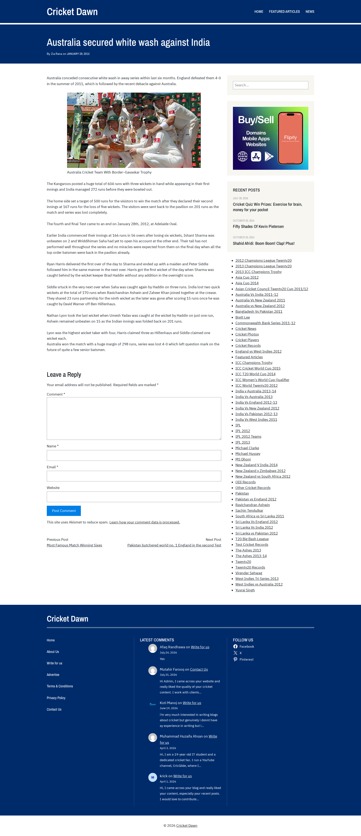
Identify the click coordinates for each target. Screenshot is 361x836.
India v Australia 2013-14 (255, 391)
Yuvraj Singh (245, 590)
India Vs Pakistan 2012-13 (256, 414)
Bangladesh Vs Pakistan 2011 (258, 311)
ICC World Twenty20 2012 (256, 385)
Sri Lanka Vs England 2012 (256, 521)
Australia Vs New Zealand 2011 (260, 300)
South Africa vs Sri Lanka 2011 (259, 516)
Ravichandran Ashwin (252, 505)
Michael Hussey (247, 453)
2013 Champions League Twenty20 (263, 266)
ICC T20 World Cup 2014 (255, 374)
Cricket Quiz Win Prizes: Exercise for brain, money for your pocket (267, 207)
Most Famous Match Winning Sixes (74, 545)
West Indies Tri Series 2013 (257, 578)
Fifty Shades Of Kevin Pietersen (258, 226)
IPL (238, 425)
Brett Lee (242, 317)
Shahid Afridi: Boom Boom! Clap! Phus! (264, 243)
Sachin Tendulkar (249, 510)
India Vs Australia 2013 (254, 396)
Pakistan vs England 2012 (255, 499)
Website (53, 487)
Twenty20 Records (250, 567)
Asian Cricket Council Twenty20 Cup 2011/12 (271, 289)
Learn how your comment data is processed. (144, 522)
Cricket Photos (247, 334)
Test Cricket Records (251, 544)
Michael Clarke (247, 448)
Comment (56, 394)
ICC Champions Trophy (253, 362)
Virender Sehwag (248, 573)
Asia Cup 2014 (247, 283)
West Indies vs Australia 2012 (259, 584)
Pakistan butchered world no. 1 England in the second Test (174, 545)
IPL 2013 (242, 442)
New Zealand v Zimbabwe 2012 (260, 470)
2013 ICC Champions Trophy (258, 271)
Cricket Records (248, 345)
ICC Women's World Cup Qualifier (262, 380)
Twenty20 (243, 561)
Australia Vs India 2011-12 (256, 294)
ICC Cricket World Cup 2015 (258, 368)
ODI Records (245, 482)
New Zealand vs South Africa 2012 (262, 476)
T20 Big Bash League (252, 539)
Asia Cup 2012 (247, 277)
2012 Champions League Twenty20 (263, 260)
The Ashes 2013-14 (251, 556)
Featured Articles (249, 357)
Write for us (200, 647)
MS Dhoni (243, 459)
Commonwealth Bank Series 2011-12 (265, 323)
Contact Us (199, 669)
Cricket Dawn (72, 11)
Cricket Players (247, 340)
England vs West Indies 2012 (258, 351)
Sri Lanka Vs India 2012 (254, 527)
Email (52, 467)
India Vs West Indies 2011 (256, 419)
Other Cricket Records (253, 487)
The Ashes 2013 (248, 550)
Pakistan (242, 493)
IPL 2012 (242, 431)
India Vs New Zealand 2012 (257, 408)
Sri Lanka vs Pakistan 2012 (256, 533)
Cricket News (245, 328)
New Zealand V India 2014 (256, 465)
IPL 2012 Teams (248, 436)
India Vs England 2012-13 (256, 402)
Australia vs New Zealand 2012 (260, 306)
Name (53, 446)
